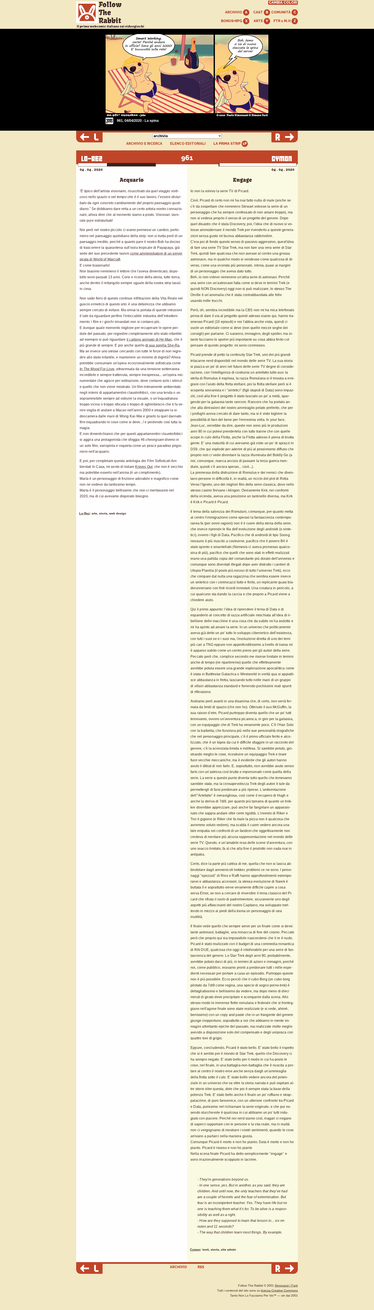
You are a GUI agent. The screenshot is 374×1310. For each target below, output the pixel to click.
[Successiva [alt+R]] (284, 137)
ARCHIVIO (234, 12)
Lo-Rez (84, 513)
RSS (201, 1267)
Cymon (195, 1249)
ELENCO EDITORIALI (188, 144)
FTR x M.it (283, 21)
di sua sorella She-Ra (162, 345)
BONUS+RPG (232, 21)
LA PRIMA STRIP (227, 144)
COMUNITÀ (281, 12)
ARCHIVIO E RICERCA (144, 144)
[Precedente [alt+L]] (89, 137)
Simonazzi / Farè (286, 1285)
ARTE (259, 21)
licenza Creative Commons (279, 1290)
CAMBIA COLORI (283, 3)
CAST (258, 12)
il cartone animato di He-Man (149, 339)
